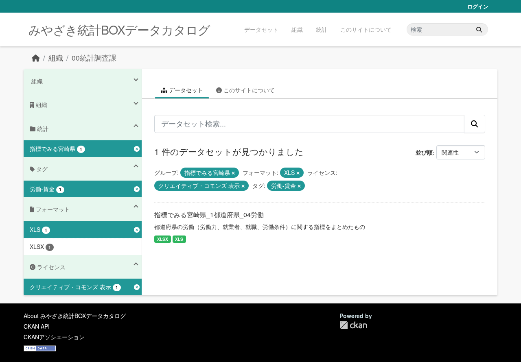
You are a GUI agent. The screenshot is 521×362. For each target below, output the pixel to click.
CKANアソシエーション (54, 337)
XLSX (162, 239)
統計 (321, 29)
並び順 (424, 152)
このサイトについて (366, 29)
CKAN (353, 325)
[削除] (233, 173)
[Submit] (479, 29)
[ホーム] (36, 57)
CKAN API (37, 326)
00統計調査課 (94, 57)
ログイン (477, 6)
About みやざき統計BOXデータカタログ (75, 316)
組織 (297, 29)
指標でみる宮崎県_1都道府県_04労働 (209, 214)
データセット (261, 29)
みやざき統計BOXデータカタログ (119, 29)
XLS (179, 239)
